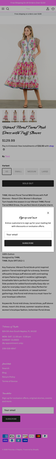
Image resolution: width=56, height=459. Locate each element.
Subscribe (27, 243)
